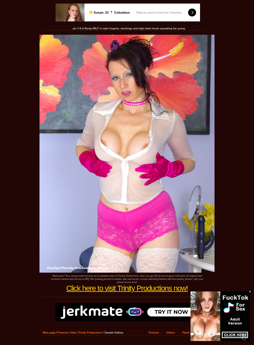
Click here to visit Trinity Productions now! (127, 288)
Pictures (154, 332)
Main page (49, 332)
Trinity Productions (90, 332)
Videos (170, 332)
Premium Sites (67, 332)
